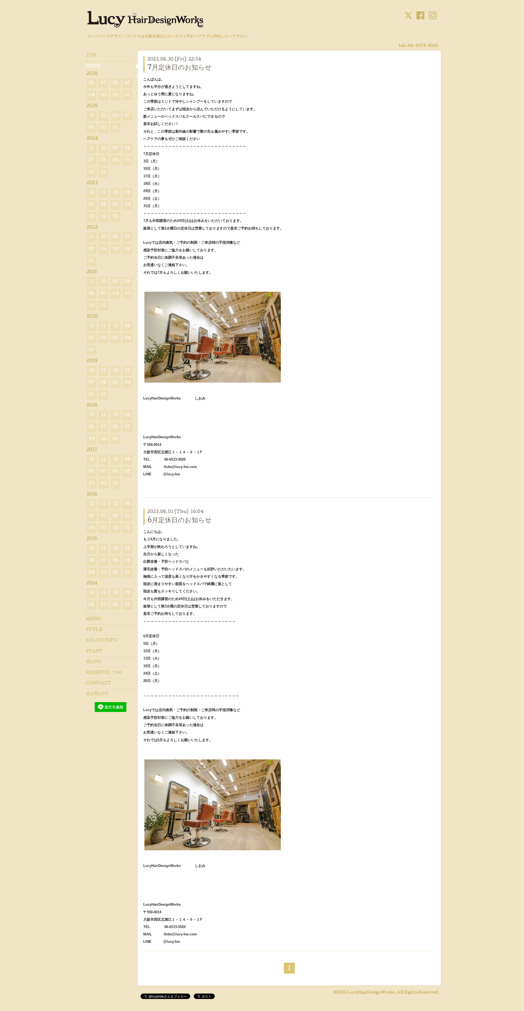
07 (103, 83)
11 (91, 148)
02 (115, 95)
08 (91, 83)
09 (115, 116)
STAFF (94, 651)
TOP (91, 56)
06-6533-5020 (423, 46)
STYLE (94, 630)
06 (115, 83)
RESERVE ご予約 (104, 673)
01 (127, 95)
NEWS (93, 66)
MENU (93, 619)
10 (103, 116)
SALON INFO (101, 641)
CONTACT (98, 683)
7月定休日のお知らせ (179, 68)
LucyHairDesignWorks (371, 993)
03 (103, 95)
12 (91, 116)
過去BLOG (97, 694)
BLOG (93, 662)
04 (91, 95)
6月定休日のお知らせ (179, 520)
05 (127, 83)
